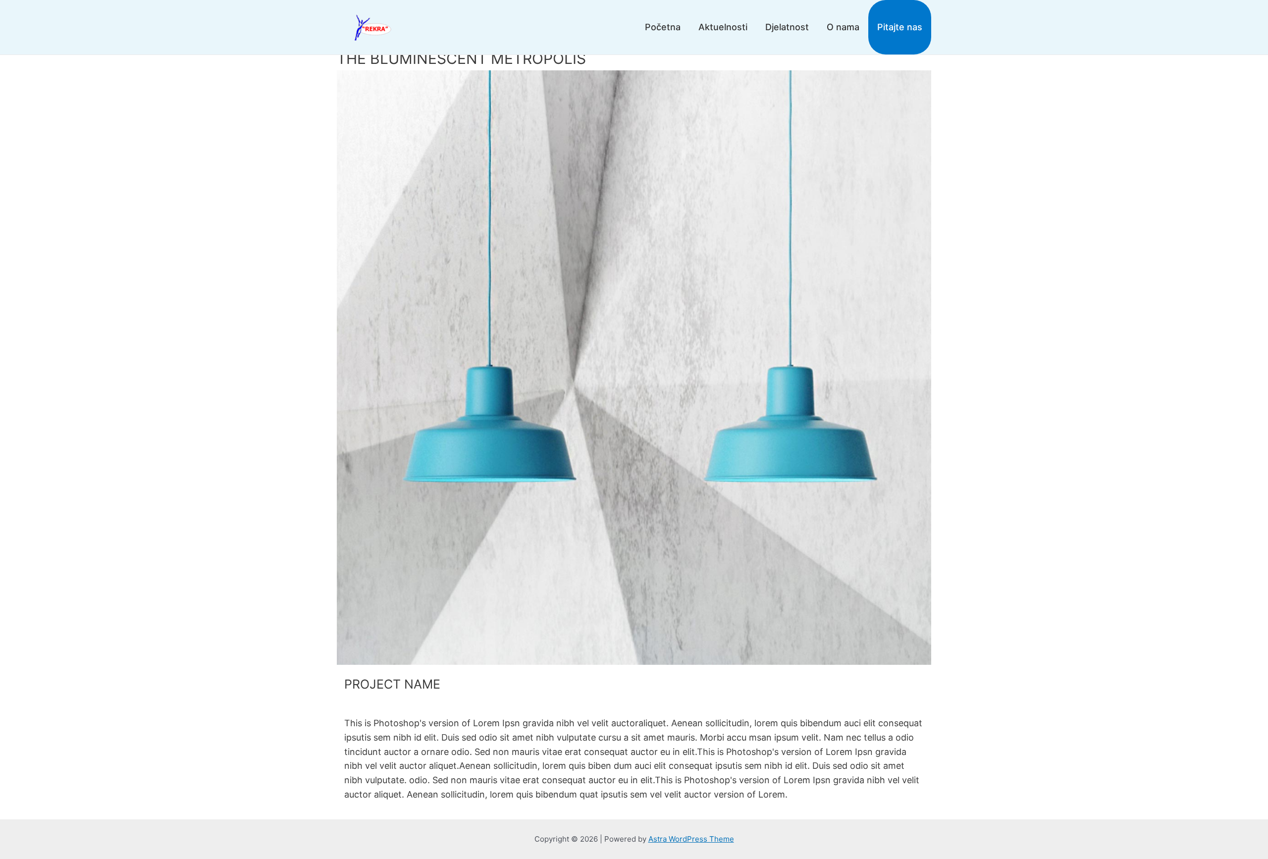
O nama (843, 27)
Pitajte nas (899, 27)
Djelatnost (787, 27)
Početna (663, 27)
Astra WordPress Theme (691, 839)
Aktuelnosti (722, 27)
